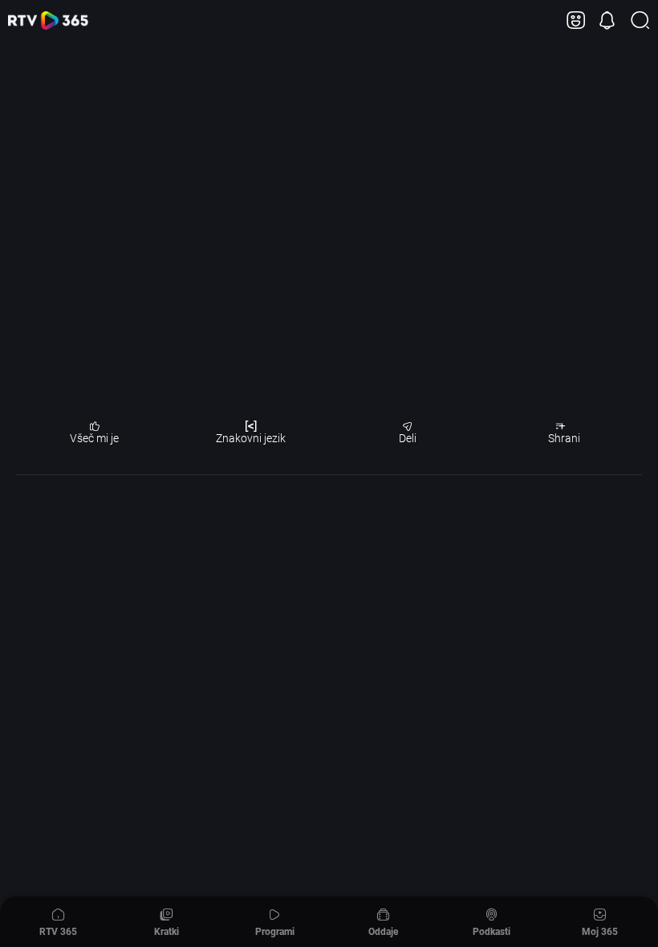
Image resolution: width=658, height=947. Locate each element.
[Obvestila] (607, 20)
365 (48, 20)
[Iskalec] (640, 20)
